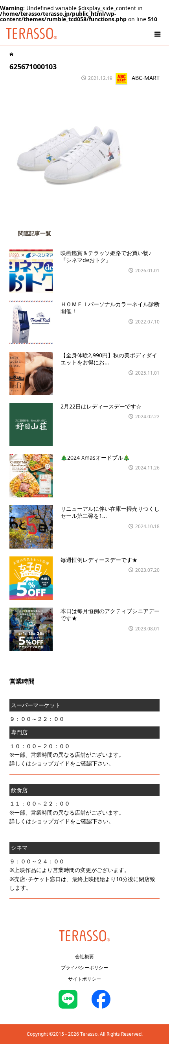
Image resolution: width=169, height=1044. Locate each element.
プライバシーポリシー (84, 967)
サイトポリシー (84, 979)
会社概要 (84, 956)
